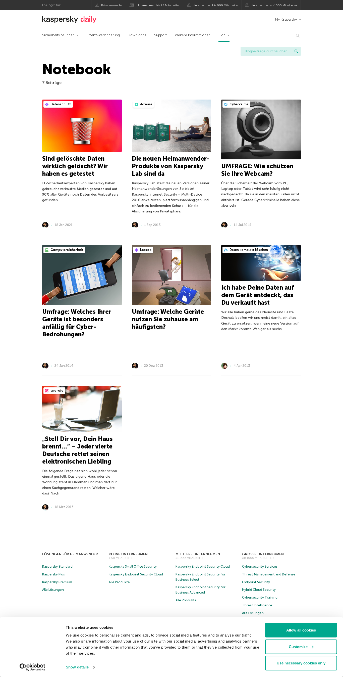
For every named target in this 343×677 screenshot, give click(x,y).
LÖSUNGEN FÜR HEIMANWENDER (70, 554)
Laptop (145, 250)
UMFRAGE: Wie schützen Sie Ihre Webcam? (257, 169)
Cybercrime (238, 104)
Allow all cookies (301, 630)
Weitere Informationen (192, 35)
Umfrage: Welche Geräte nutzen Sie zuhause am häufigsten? (168, 319)
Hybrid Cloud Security (259, 590)
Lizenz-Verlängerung (103, 35)
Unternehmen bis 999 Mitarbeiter (215, 5)
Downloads (137, 35)
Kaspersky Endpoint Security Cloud (136, 574)
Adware (145, 104)
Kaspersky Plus (53, 574)
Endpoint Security (256, 582)
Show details (77, 667)
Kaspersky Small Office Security (133, 566)
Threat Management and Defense (268, 574)
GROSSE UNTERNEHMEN (263, 554)
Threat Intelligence (257, 605)
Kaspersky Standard (57, 566)
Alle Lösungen (53, 590)
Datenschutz (60, 104)
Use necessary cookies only (301, 663)
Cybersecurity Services (259, 566)
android (57, 390)
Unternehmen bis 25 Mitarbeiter (158, 5)
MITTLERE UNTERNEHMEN (198, 554)
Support (160, 35)
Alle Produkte (119, 582)
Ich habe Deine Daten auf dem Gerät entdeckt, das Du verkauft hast (257, 295)
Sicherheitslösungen (58, 35)
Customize (298, 646)
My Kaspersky (286, 19)
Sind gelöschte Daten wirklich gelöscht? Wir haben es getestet (75, 166)
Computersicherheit (66, 250)
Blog (221, 35)
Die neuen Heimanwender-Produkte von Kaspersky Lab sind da (170, 166)
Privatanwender (111, 5)
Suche (296, 51)
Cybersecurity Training (259, 597)
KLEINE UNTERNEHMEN (128, 554)
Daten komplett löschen (248, 250)
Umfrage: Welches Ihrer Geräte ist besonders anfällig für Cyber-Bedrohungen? (76, 323)
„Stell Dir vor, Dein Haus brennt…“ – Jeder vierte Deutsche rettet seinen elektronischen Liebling (77, 450)
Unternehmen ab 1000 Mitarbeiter (274, 5)
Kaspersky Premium (57, 582)
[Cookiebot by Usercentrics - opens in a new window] (32, 667)
